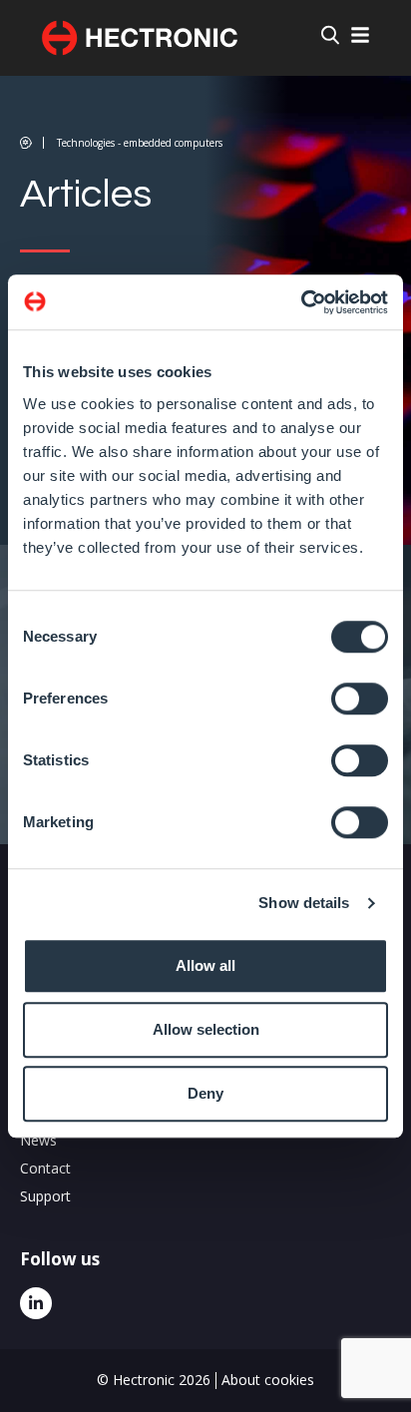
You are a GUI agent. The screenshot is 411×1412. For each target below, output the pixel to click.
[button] (121, 143)
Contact (45, 1168)
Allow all (205, 965)
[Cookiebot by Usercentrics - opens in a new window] (300, 302)
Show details (303, 902)
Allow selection (206, 1029)
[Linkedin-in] (36, 1303)
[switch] (359, 698)
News (38, 1140)
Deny (205, 1093)
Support (45, 1195)
